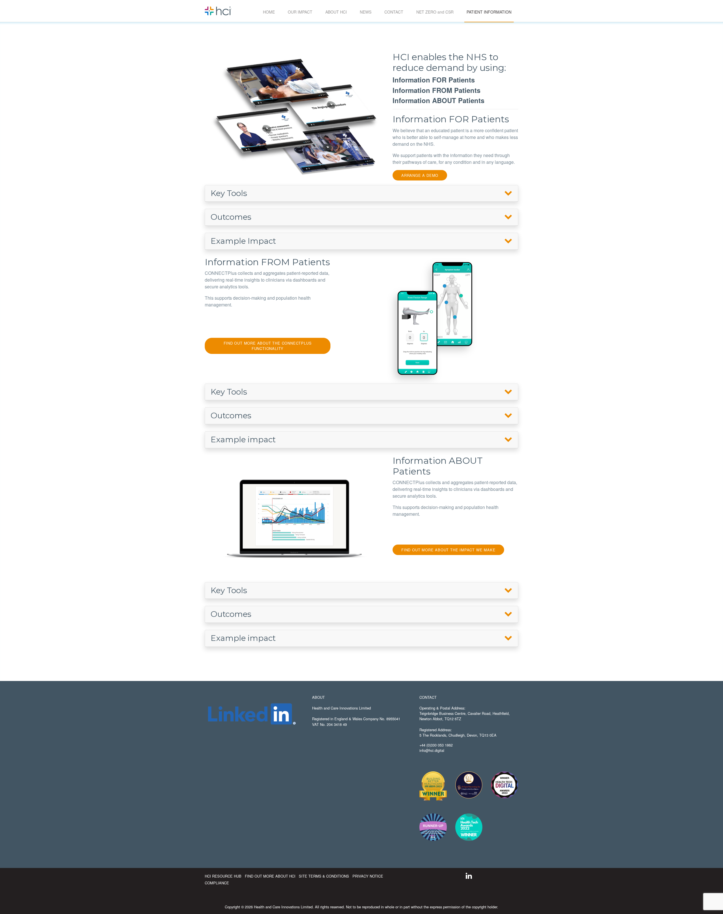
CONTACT (393, 12)
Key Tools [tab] (229, 193)
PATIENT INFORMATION (490, 12)
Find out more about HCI (271, 876)
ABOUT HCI (336, 12)
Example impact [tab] (243, 439)
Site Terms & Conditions (324, 876)
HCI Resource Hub (224, 876)
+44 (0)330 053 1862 (436, 745)
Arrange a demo (419, 175)
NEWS (365, 12)
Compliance (217, 882)
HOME (269, 12)
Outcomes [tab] (231, 217)
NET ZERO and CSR (435, 12)
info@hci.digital (431, 750)
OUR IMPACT (300, 12)
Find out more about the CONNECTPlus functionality (268, 345)
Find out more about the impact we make (448, 549)
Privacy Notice (367, 876)
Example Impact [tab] (243, 241)
